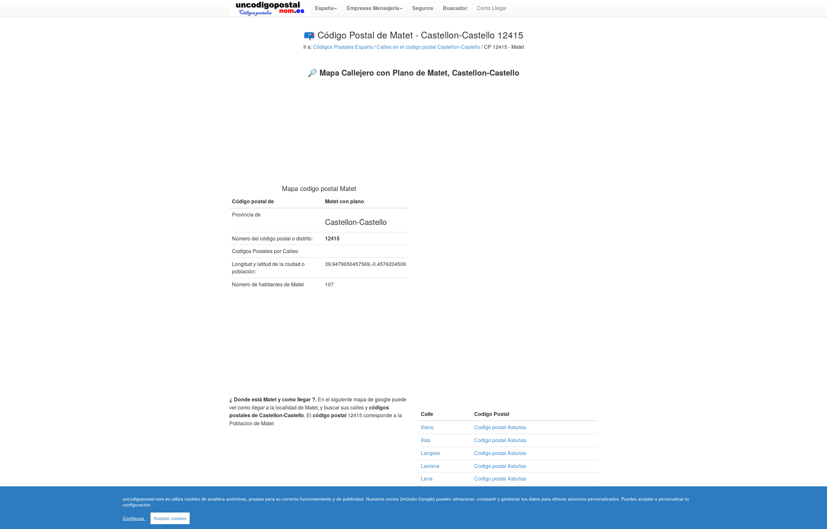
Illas (425, 440)
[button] (326, 8)
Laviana (430, 466)
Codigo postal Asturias (500, 427)
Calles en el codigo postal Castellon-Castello (428, 46)
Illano (427, 427)
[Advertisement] (413, 125)
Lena (427, 478)
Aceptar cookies (170, 518)
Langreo (430, 453)
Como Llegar (492, 8)
